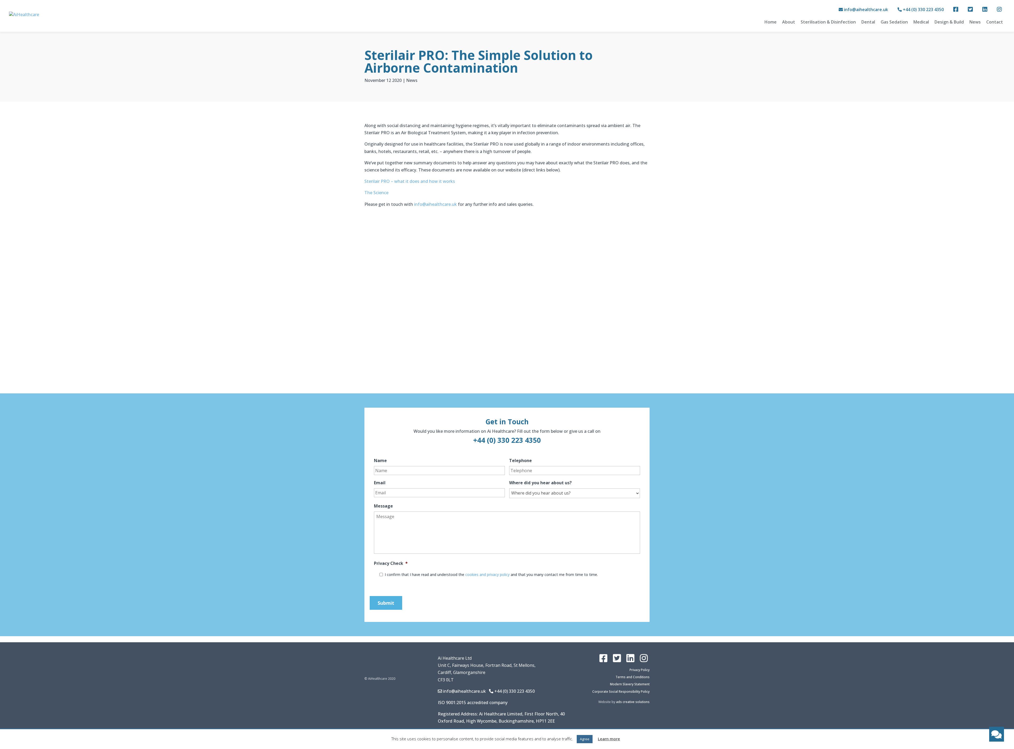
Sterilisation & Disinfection (828, 22)
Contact (994, 22)
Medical (921, 22)
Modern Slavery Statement (630, 684)
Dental (868, 22)
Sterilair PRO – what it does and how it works (409, 181)
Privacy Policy (640, 670)
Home (770, 22)
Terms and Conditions (633, 677)
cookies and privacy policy (487, 574)
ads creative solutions (633, 702)
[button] (996, 734)
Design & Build (949, 22)
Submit (386, 603)
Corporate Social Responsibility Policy (621, 691)
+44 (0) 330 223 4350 (923, 9)
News (975, 22)
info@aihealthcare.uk (866, 9)
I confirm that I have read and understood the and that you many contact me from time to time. (491, 574)
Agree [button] (584, 739)
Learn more (609, 738)
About (788, 22)
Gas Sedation (894, 22)
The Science (376, 193)
